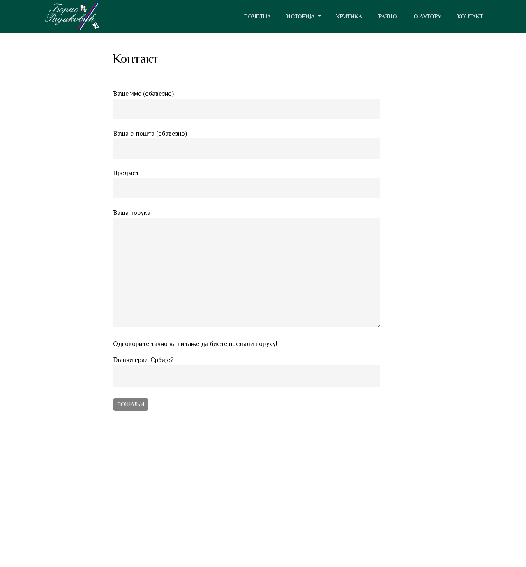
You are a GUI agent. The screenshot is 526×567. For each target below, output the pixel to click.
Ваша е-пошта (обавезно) (150, 133)
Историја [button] (301, 16)
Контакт (470, 16)
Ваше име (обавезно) (143, 93)
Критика (349, 16)
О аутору (427, 16)
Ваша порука (131, 213)
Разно (387, 16)
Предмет (126, 173)
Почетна (257, 16)
